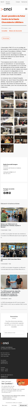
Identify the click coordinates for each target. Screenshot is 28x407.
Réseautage (6, 38)
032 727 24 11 (4, 378)
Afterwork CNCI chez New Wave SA (11, 259)
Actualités (4, 30)
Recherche (24, 2)
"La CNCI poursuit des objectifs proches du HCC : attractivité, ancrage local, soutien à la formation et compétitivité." (10, 293)
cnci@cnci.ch (4, 361)
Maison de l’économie (15, 30)
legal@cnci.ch (4, 376)
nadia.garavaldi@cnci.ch (9, 172)
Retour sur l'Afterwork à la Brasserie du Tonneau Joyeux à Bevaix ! (11, 225)
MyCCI (2, 2)
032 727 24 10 (4, 363)
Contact (18, 2)
